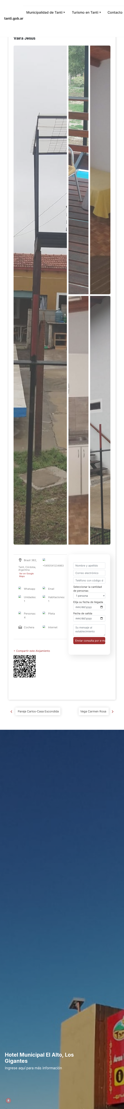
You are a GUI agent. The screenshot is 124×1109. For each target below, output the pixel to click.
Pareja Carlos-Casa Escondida (38, 711)
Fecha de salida (82, 613)
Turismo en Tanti (85, 12)
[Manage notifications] (8, 1100)
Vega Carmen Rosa (93, 711)
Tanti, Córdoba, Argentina (27, 572)
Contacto (115, 12)
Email (51, 588)
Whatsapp (29, 588)
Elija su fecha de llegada (88, 602)
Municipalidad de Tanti (44, 12)
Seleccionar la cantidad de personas (87, 588)
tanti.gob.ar (13, 18)
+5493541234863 (53, 565)
